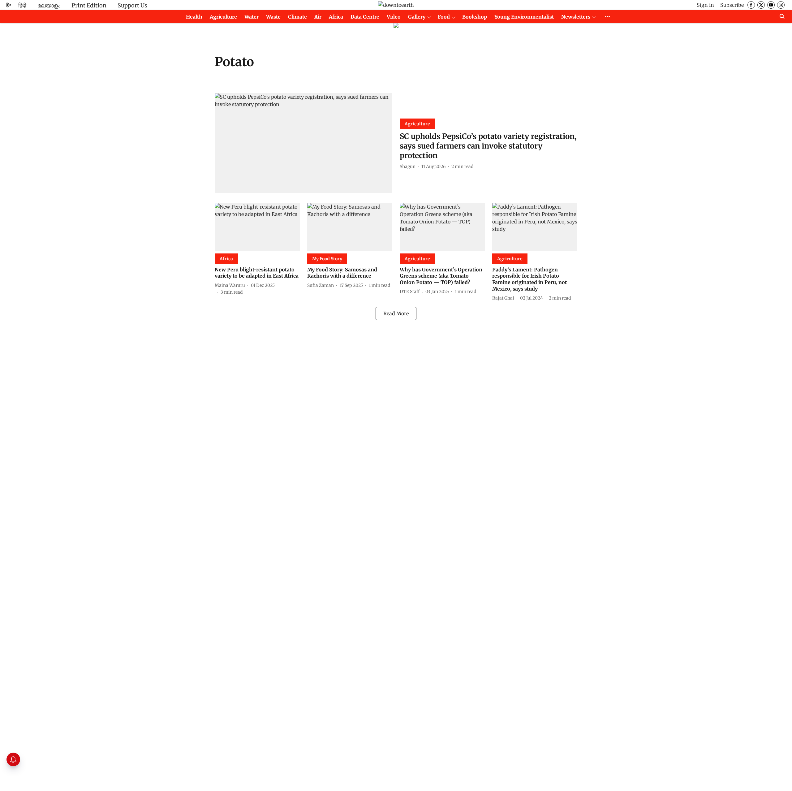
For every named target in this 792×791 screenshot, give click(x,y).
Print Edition (88, 5)
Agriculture (223, 17)
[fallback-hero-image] (303, 143)
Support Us (132, 5)
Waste (273, 17)
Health (194, 17)
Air (317, 17)
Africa (336, 17)
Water (251, 17)
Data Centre (365, 17)
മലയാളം (48, 5)
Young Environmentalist (524, 17)
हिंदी (22, 5)
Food (444, 17)
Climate (297, 17)
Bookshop (474, 17)
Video (394, 17)
